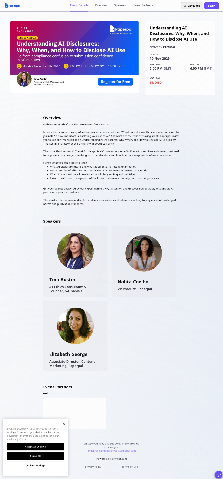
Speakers (120, 5)
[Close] (64, 424)
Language (194, 5)
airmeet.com (119, 458)
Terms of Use (130, 466)
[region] (35, 447)
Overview (101, 5)
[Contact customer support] (218, 474)
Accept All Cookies (35, 446)
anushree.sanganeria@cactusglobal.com (111, 450)
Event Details (79, 5)
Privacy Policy (93, 466)
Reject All (35, 456)
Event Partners (143, 5)
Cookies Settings (35, 465)
